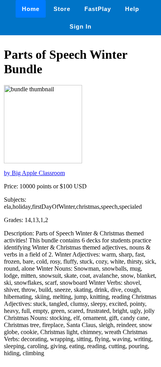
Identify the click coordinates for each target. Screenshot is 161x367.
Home (30, 8)
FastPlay (97, 8)
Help (132, 8)
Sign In (80, 26)
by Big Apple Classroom (34, 173)
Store (62, 8)
